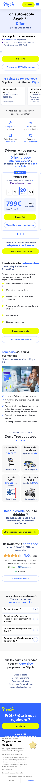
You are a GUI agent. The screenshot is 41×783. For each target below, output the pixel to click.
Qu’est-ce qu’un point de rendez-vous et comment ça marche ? (17, 619)
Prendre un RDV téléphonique (21, 67)
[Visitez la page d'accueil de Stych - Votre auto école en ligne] (8, 4)
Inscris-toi (20, 217)
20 (23, 191)
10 (16, 192)
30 (31, 192)
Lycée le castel (20, 675)
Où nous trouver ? (12, 609)
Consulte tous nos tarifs (20, 251)
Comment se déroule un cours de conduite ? (18, 639)
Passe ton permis (20, 331)
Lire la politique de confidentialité (12, 773)
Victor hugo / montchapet (21, 684)
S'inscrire (28, 4)
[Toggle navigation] (37, 4)
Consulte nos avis (20, 579)
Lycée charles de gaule (20, 687)
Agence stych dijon (20, 681)
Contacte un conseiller (21, 340)
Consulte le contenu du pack (20, 225)
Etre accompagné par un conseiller (20, 532)
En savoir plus (8, 102)
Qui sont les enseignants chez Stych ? (18, 629)
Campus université (20, 678)
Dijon (27, 114)
